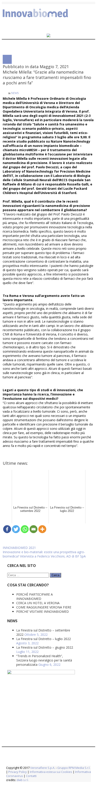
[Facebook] (7, 378)
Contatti (31, 621)
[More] (42, 378)
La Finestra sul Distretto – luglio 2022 (43, 483)
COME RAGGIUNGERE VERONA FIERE (43, 452)
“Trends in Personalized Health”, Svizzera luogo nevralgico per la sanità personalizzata (44, 505)
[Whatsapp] (25, 378)
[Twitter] (16, 378)
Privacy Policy (17, 617)
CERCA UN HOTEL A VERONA (38, 448)
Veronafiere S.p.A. (42, 612)
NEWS (15, 92)
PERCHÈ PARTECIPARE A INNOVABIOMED (34, 441)
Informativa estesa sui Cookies (51, 617)
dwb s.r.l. (23, 625)
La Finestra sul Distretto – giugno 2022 (44, 492)
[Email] (33, 378)
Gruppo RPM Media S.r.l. (73, 612)
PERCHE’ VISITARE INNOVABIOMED (42, 456)
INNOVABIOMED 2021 (19, 397)
